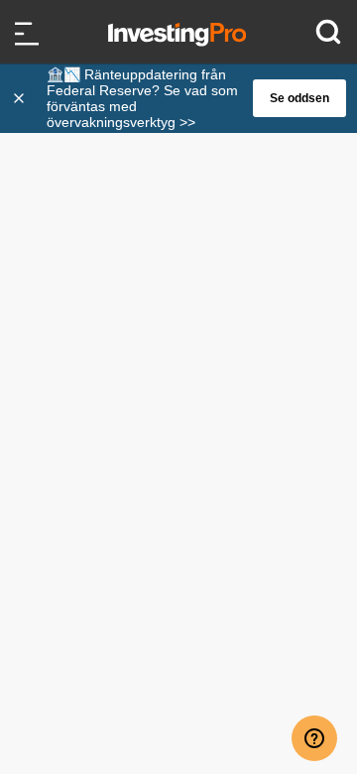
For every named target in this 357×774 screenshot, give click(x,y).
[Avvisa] (21, 98)
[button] (188, 98)
